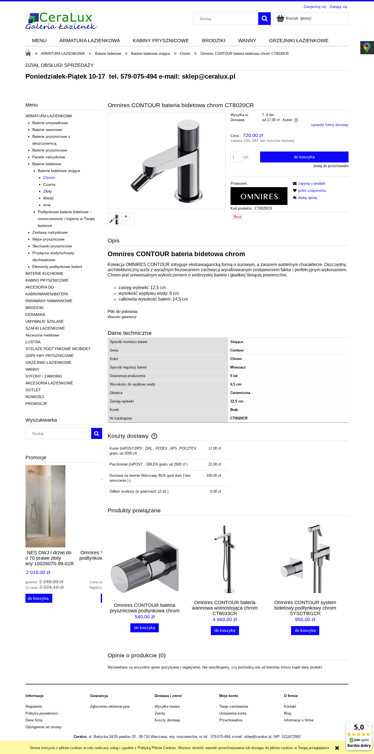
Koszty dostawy (167, 720)
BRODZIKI (34, 307)
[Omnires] (259, 196)
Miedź (48, 198)
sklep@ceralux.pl (208, 76)
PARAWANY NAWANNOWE (48, 301)
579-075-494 (138, 76)
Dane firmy (34, 720)
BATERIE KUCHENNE (44, 273)
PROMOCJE (36, 403)
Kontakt (290, 706)
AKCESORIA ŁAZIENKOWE (49, 383)
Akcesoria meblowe (42, 335)
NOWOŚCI (34, 397)
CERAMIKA (35, 314)
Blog (287, 713)
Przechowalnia (230, 720)
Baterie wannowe (47, 129)
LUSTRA (33, 342)
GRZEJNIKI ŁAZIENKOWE (48, 362)
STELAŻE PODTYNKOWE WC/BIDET (58, 349)
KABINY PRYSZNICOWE (46, 280)
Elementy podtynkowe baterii (57, 266)
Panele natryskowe (48, 157)
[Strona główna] (61, 20)
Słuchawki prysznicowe (52, 246)
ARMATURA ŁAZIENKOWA (48, 116)
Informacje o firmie (298, 720)
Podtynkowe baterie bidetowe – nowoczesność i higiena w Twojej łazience (66, 219)
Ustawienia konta (232, 713)
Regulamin (33, 706)
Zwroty (160, 713)
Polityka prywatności (41, 713)
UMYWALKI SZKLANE (44, 321)
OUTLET (33, 390)
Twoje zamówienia (233, 706)
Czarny (49, 184)
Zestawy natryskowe (50, 232)
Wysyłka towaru (167, 706)
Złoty (47, 191)
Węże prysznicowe (48, 239)
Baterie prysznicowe (49, 150)
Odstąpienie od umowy (43, 727)
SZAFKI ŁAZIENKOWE (45, 328)
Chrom (49, 177)
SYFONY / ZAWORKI (43, 376)
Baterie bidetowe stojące (59, 170)
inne (47, 205)
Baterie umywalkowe (50, 123)
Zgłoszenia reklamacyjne (110, 706)
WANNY (32, 369)
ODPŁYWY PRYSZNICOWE (49, 355)
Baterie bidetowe (46, 164)
